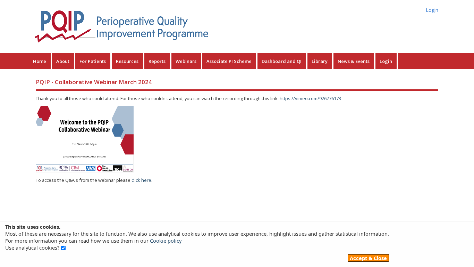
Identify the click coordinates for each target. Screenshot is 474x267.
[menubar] (213, 61)
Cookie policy (165, 240)
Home (39, 61)
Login (432, 10)
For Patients (92, 61)
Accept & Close (368, 257)
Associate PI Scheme (229, 61)
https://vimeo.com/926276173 (310, 98)
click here (141, 180)
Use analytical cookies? (32, 247)
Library (320, 61)
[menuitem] (40, 61)
